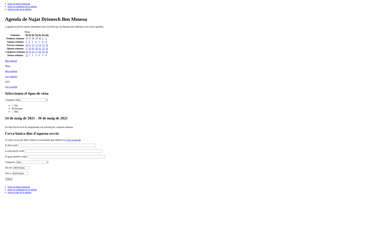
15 (43, 45)
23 (47, 48)
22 (43, 48)
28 (39, 52)
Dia (16, 105)
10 (27, 45)
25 (30, 52)
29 (43, 52)
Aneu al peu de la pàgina (19, 9)
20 (36, 48)
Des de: (9, 167)
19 (33, 48)
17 (27, 48)
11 (30, 45)
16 (47, 45)
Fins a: (8, 173)
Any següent (11, 87)
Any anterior (11, 76)
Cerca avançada (73, 140)
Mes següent (11, 71)
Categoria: (10, 100)
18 (30, 48)
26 (33, 52)
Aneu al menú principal (18, 3)
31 (27, 55)
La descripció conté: (14, 151)
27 (36, 52)
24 (27, 52)
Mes (16, 111)
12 (33, 45)
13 (36, 45)
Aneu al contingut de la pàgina (22, 6)
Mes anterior (11, 61)
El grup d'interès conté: (16, 156)
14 (39, 45)
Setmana (18, 108)
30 (47, 52)
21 (39, 48)
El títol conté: (11, 145)
